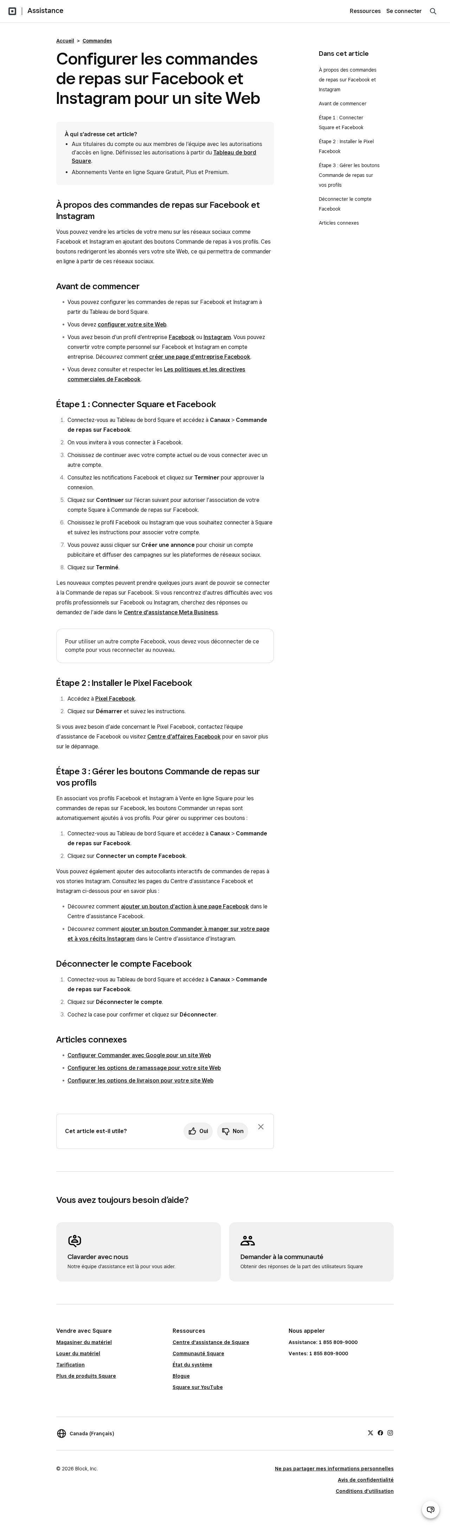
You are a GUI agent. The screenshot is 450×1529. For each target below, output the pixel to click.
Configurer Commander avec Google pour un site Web (139, 1055)
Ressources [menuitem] (365, 11)
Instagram (217, 337)
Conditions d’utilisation (365, 1491)
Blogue (181, 1376)
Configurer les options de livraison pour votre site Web (140, 1080)
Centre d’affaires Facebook (184, 736)
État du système (192, 1365)
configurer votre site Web (132, 324)
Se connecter (404, 11)
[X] (370, 1432)
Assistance (45, 10)
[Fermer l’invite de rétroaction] (261, 1127)
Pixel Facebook (115, 698)
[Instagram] (390, 1432)
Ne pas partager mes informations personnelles (334, 1468)
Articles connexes (339, 223)
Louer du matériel (78, 1353)
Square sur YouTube (198, 1387)
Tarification (70, 1365)
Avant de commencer (342, 103)
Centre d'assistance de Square (211, 1342)
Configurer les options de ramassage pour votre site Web (144, 1068)
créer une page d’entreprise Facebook (199, 356)
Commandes (97, 41)
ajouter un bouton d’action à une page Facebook (185, 906)
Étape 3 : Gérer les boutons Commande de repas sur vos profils (349, 175)
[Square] (12, 11)
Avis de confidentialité (366, 1480)
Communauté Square (198, 1353)
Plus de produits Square (86, 1376)
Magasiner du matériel (84, 1342)
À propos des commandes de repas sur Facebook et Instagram (348, 79)
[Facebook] (380, 1432)
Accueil (65, 41)
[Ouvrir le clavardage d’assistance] (430, 1509)
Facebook (182, 337)
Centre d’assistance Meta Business (171, 612)
